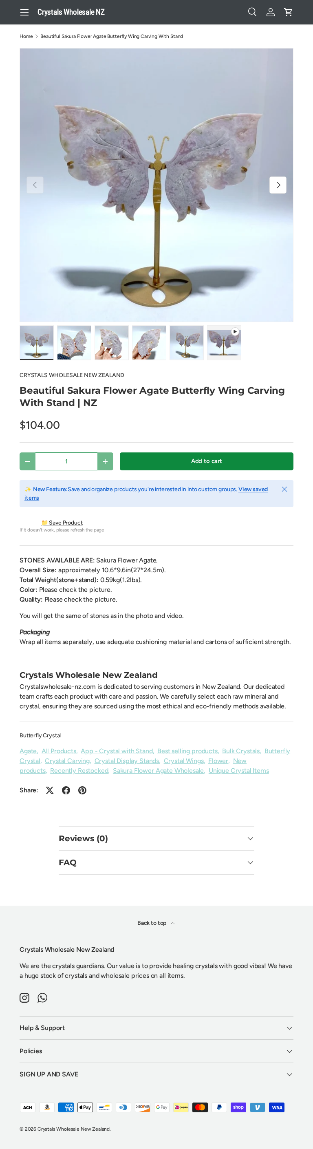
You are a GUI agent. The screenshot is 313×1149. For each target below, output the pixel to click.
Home (26, 36)
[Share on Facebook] (66, 790)
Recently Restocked (79, 770)
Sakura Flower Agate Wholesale (158, 770)
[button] (289, 12)
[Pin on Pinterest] (82, 790)
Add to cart (206, 461)
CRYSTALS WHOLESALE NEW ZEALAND (72, 375)
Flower (218, 761)
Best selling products (187, 751)
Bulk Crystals (241, 751)
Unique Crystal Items (239, 770)
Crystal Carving (67, 761)
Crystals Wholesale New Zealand (73, 1129)
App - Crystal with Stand (116, 751)
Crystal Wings (184, 761)
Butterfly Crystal (40, 735)
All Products (59, 751)
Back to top (152, 923)
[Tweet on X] (50, 790)
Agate (28, 751)
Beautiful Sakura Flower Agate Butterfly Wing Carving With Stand (111, 36)
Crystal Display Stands (127, 761)
